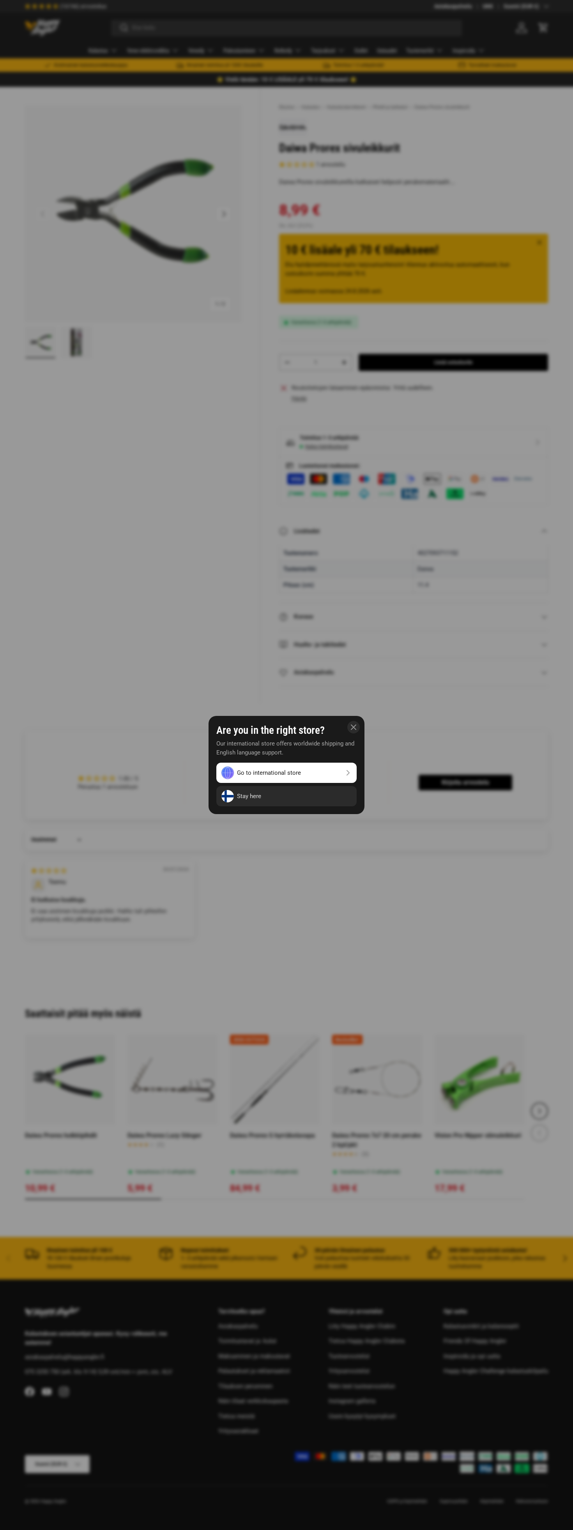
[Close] (353, 727)
